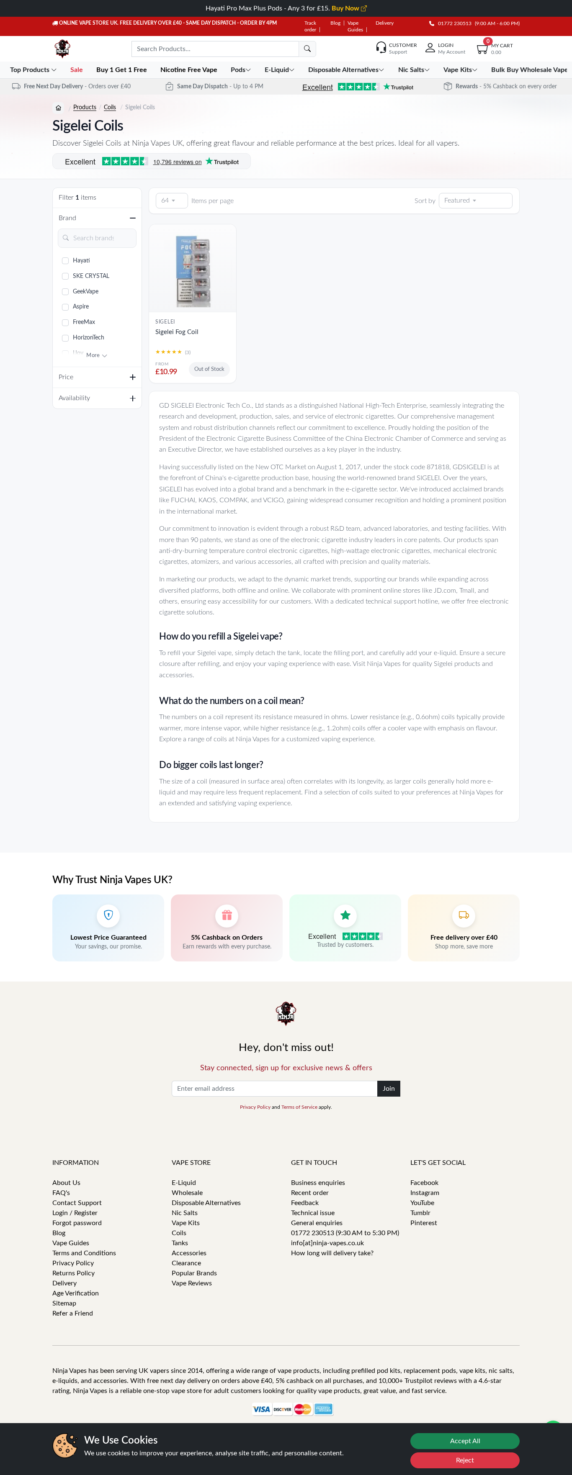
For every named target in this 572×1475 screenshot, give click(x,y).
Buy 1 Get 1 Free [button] (122, 70)
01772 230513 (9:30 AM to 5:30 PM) (345, 1233)
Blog (335, 23)
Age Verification (75, 1293)
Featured (457, 200)
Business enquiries (318, 1182)
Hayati (81, 261)
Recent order (310, 1193)
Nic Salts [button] (411, 70)
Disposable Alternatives (206, 1203)
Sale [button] (77, 70)
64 (165, 200)
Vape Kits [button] (457, 70)
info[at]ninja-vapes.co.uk (327, 1243)
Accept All (465, 1441)
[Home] (58, 108)
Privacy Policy (255, 1107)
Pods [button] (238, 70)
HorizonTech (88, 338)
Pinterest (423, 1223)
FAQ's (61, 1193)
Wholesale (187, 1193)
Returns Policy (73, 1273)
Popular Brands (194, 1273)
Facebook (424, 1182)
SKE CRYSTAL (91, 276)
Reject (465, 1460)
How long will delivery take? (332, 1253)
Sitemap (64, 1303)
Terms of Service (299, 1107)
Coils (110, 107)
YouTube (422, 1203)
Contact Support (77, 1203)
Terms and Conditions (84, 1253)
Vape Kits (186, 1223)
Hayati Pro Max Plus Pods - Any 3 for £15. (283, 8)
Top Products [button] (30, 70)
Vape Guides (70, 1243)
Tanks (180, 1243)
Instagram (424, 1193)
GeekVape (85, 292)
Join (389, 1088)
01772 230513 (453, 23)
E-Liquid (184, 1182)
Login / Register (75, 1213)
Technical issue (313, 1213)
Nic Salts (185, 1213)
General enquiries (317, 1223)
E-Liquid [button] (277, 70)
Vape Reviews (192, 1283)
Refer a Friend (72, 1313)
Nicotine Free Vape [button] (189, 70)
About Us (66, 1182)
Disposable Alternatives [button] (343, 70)
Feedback (305, 1203)
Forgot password (77, 1223)
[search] (307, 49)
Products (84, 107)
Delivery (385, 23)
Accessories (189, 1253)
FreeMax (84, 322)
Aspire (81, 307)
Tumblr (420, 1213)
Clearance (186, 1263)
